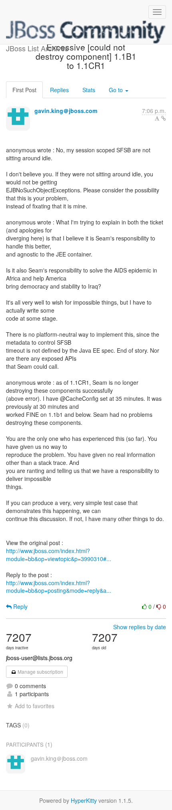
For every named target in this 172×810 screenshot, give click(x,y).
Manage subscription (39, 671)
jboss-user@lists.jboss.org (39, 658)
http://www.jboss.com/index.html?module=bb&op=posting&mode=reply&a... (58, 587)
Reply (20, 606)
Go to (116, 90)
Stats (88, 90)
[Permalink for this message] (163, 118)
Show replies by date (139, 627)
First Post (24, 90)
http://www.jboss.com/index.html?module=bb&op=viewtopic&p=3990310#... (58, 555)
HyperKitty (84, 800)
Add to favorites (34, 706)
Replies (59, 90)
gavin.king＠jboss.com (65, 111)
